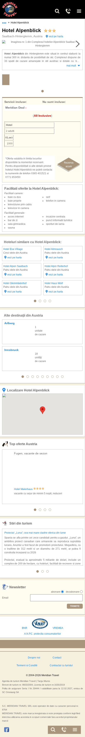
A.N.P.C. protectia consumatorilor (42, 633)
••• (4, 22)
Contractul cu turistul (61, 665)
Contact (57, 657)
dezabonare (72, 591)
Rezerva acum (68, 164)
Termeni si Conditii (27, 665)
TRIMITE (75, 606)
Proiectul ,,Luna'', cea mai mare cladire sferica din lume (35, 532)
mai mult (71, 65)
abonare (55, 591)
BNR (24, 628)
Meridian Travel (14, 9)
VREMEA (58, 628)
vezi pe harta (56, 36)
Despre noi (34, 657)
